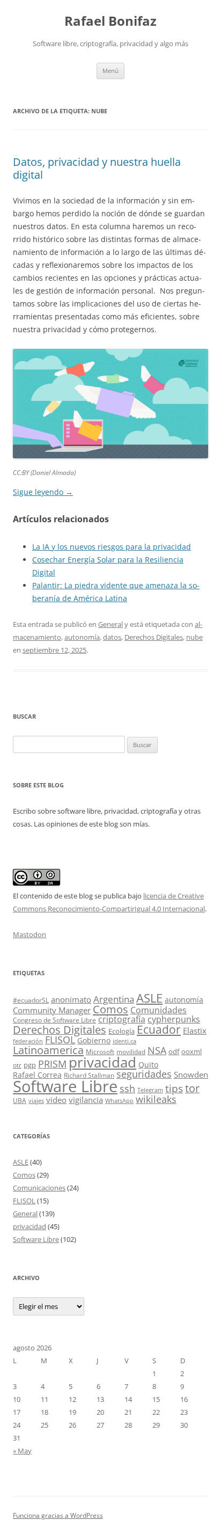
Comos (110, 1009)
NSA (157, 1050)
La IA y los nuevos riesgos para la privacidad (111, 547)
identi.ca (124, 1041)
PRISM (52, 1063)
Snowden (191, 1074)
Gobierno (93, 1040)
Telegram (150, 1090)
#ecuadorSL (31, 1000)
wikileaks (156, 1099)
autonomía (82, 637)
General (110, 624)
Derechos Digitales (153, 637)
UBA (19, 1100)
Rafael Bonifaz (110, 21)
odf (173, 1051)
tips (174, 1088)
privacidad (102, 1062)
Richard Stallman (89, 1075)
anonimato (71, 999)
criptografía (121, 1019)
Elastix (195, 1030)
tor (192, 1088)
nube (194, 637)
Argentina (113, 999)
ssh (127, 1088)
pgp (30, 1065)
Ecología (121, 1031)
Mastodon (29, 934)
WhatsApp (119, 1101)
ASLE (149, 998)
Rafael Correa (37, 1075)
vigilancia (86, 1099)
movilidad (130, 1051)
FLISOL (60, 1039)
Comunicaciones (39, 1188)
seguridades (144, 1074)
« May (22, 1451)
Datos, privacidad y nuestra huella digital (97, 168)
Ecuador (159, 1029)
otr (17, 1065)
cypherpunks (174, 1019)
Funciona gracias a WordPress (58, 1515)
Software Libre (65, 1086)
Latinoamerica (48, 1049)
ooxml (191, 1051)
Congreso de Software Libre (54, 1020)
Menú (110, 71)
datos (112, 637)
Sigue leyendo (43, 492)
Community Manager (52, 1010)
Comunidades (158, 1010)
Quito (148, 1064)
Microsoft (100, 1051)
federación (28, 1041)
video (56, 1099)
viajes (36, 1101)
